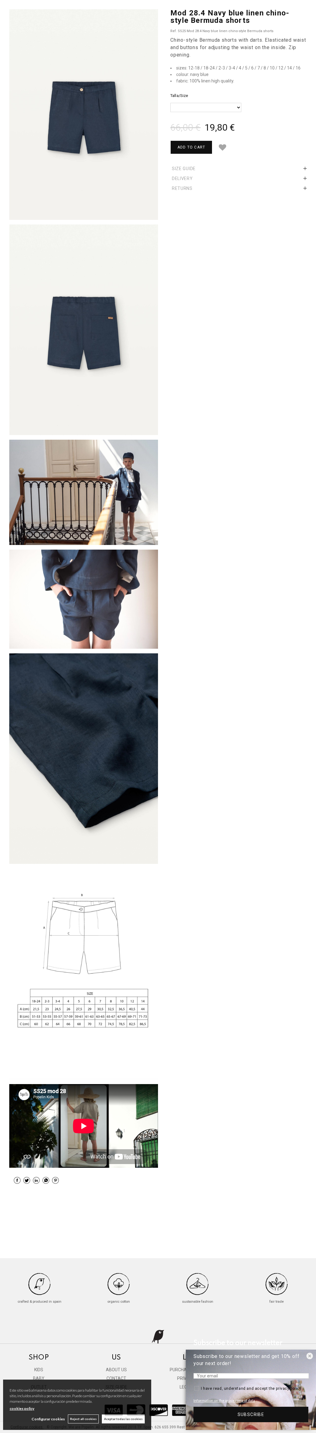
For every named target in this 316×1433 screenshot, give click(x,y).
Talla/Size (179, 95)
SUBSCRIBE (251, 1414)
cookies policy (22, 1408)
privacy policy (288, 1388)
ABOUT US (116, 1369)
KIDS (38, 1369)
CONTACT (116, 1378)
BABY (38, 1378)
